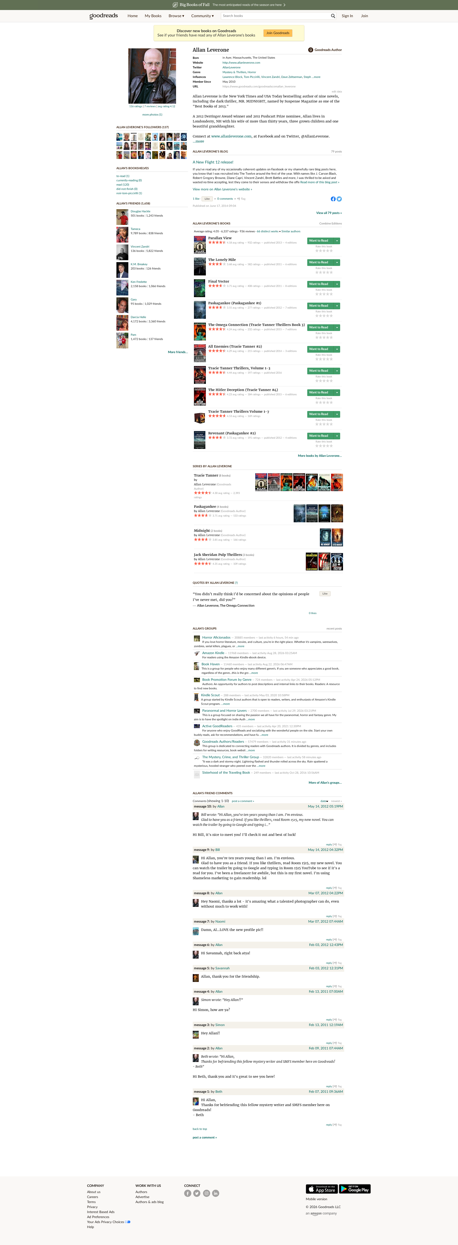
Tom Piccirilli (252, 77)
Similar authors (290, 231)
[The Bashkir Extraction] (324, 490)
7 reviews (150, 106)
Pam (133, 334)
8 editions (291, 286)
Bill (217, 850)
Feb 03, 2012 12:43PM (326, 945)
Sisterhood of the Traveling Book (226, 772)
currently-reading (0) (129, 180)
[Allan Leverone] (152, 102)
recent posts (334, 628)
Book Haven (211, 664)
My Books (153, 16)
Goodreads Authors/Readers (223, 741)
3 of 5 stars (324, 250)
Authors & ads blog (149, 1202)
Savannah (222, 968)
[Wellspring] (324, 521)
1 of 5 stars (317, 250)
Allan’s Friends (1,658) (133, 203)
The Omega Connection (237, 605)
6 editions (291, 264)
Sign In (347, 16)
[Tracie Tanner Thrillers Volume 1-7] (199, 426)
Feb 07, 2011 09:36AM (326, 1091)
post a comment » (243, 801)
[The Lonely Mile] (200, 274)
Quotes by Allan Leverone (213, 582)
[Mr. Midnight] (325, 545)
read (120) (122, 184)
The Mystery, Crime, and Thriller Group (230, 757)
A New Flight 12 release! (213, 162)
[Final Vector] (199, 296)
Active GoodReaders (217, 726)
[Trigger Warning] (324, 569)
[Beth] (197, 1102)
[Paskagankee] (200, 317)
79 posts (336, 151)
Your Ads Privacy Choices (106, 1222)
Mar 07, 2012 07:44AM (325, 921)
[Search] (333, 16)
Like (207, 199)
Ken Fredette (139, 281)
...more (316, 77)
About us (93, 1192)
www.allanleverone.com (231, 136)
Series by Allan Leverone (212, 466)
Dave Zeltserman (291, 77)
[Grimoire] (337, 521)
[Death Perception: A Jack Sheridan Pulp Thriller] (337, 569)
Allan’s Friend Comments (213, 793)
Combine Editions (330, 223)
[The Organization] (312, 569)
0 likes (313, 613)
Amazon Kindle (213, 653)
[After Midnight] (337, 545)
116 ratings (135, 106)
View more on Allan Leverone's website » (222, 189)
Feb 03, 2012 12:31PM (326, 968)
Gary (134, 299)
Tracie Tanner (206, 475)
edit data (337, 91)
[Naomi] (197, 932)
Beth (218, 1091)
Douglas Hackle (140, 211)
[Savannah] (197, 978)
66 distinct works (267, 231)
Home (133, 16)
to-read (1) (122, 176)
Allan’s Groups (205, 628)
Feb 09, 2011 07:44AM (326, 1048)
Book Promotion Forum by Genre (226, 679)
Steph (307, 77)
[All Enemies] (200, 361)
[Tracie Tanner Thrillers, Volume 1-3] (200, 382)
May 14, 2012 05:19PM (325, 806)
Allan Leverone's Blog (210, 151)
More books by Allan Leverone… (320, 455)
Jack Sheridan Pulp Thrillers (218, 555)
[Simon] (197, 1035)
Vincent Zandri (140, 246)
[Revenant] (199, 448)
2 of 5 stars (320, 250)
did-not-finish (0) (126, 189)
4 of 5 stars (327, 250)
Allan (220, 806)
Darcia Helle (138, 317)
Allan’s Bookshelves (132, 168)
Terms (91, 1202)
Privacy (92, 1207)
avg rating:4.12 (166, 106)
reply (329, 844)
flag (243, 198)
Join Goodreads (277, 33)
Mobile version (316, 1199)
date (323, 801)
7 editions (291, 307)
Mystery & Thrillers (234, 72)
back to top (200, 1129)
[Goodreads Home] (103, 16)
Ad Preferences (98, 1217)
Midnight (202, 530)
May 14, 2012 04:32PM (325, 850)
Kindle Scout (210, 695)
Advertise (142, 1197)
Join (364, 16)
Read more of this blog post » (319, 182)
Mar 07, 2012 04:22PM (325, 893)
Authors (141, 1192)
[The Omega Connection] (200, 339)
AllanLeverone (231, 67)
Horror (252, 72)
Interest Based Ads (100, 1212)
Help (90, 1227)
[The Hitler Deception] (200, 404)
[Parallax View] (200, 252)
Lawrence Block (232, 77)
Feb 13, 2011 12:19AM (326, 1025)
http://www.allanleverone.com (241, 62)
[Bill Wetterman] (197, 860)
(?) (236, 582)
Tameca (135, 229)
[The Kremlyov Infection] (312, 490)
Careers (92, 1197)
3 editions (291, 351)
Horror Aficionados (216, 637)
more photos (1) (152, 114)
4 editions (291, 242)
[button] (176, 16)
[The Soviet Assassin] (337, 490)
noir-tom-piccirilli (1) (129, 193)
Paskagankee (205, 506)
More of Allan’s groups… (325, 782)
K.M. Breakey (139, 264)
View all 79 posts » (329, 213)
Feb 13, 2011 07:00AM (326, 991)
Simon (220, 1025)
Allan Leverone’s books (211, 223)
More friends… (178, 352)
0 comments (225, 198)
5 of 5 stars (331, 250)
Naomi (220, 921)
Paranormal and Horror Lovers (224, 710)
